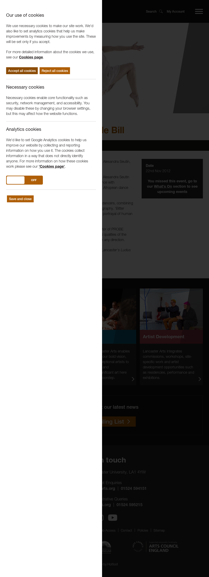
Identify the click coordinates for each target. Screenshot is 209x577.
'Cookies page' (52, 166)
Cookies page (31, 57)
